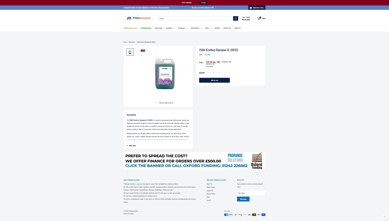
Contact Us (210, 190)
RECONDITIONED (146, 28)
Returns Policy (211, 193)
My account (246, 19)
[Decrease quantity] (208, 73)
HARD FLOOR (158, 28)
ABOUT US (237, 28)
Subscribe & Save (258, 7)
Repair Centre (211, 187)
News (208, 197)
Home (125, 42)
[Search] (235, 18)
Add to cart (214, 80)
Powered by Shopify (129, 213)
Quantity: (202, 72)
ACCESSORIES (195, 28)
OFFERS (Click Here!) (130, 28)
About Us (209, 184)
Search (209, 200)
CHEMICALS (181, 28)
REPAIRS (217, 28)
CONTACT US (227, 28)
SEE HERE (203, 3)
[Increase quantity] (219, 73)
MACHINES (169, 28)
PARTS (207, 28)
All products (132, 42)
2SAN (200, 55)
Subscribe (243, 199)
